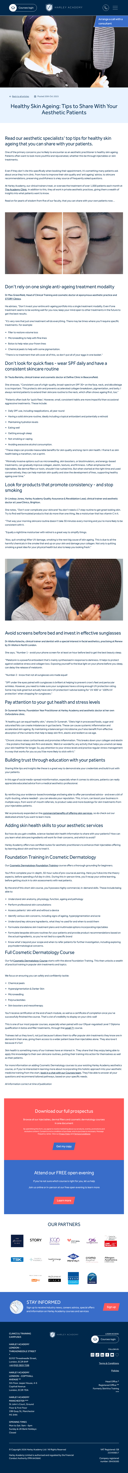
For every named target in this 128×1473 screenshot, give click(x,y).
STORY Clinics (13, 298)
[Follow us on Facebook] (107, 1355)
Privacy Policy (64, 1134)
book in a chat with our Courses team (61, 1072)
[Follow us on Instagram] (92, 1355)
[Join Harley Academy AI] (117, 1355)
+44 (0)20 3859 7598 (19, 1365)
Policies (115, 1370)
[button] (115, 8)
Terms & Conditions (82, 1134)
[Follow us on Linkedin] (102, 1355)
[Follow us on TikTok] (97, 1355)
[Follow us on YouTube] (112, 1355)
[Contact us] (106, 8)
